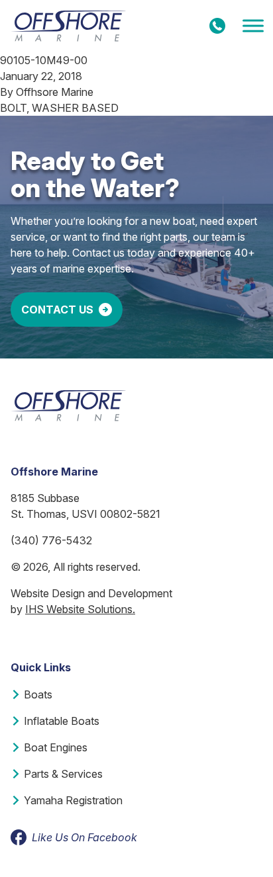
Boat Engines (55, 747)
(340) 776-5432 (51, 540)
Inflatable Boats (61, 721)
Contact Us (57, 309)
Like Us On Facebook (84, 837)
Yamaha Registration (73, 800)
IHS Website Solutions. (80, 609)
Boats (38, 694)
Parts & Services (63, 773)
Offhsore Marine (54, 92)
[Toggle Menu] (253, 26)
